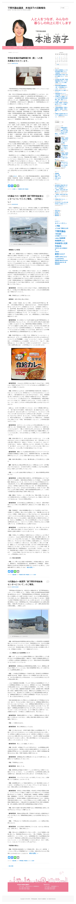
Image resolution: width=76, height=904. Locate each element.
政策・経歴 (21, 47)
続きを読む (30, 567)
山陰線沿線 (57, 251)
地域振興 (58, 240)
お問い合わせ (38, 47)
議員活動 (14, 574)
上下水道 (57, 228)
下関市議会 (21, 860)
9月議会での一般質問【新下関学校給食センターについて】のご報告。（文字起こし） (26, 199)
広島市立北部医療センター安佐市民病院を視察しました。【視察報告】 (61, 71)
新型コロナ (60, 254)
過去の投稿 (10, 866)
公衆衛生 (57, 238)
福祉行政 (65, 256)
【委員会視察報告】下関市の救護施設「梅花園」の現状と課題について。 (61, 109)
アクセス (45, 47)
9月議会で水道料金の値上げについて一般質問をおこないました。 (61, 115)
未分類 (14, 189)
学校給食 (26, 189)
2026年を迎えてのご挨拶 (60, 90)
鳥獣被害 (57, 264)
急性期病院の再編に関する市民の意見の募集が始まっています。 (61, 186)
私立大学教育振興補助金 (59, 258)
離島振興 (61, 262)
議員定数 (57, 262)
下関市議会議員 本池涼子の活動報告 (27, 7)
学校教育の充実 (21, 189)
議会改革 (62, 260)
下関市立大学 (64, 228)
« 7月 (58, 64)
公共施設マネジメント (61, 236)
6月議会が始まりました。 (60, 199)
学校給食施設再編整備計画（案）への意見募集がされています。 (61, 87)
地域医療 (62, 238)
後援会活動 (57, 210)
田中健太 (61, 188)
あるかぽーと (57, 221)
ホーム (9, 47)
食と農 (64, 262)
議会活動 (14, 860)
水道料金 (61, 256)
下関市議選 (58, 234)
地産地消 (63, 240)
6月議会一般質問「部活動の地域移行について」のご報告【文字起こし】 (61, 156)
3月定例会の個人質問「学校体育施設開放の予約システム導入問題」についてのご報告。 (61, 81)
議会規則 (66, 260)
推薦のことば (29, 47)
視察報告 (57, 260)
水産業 (57, 256)
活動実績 (15, 47)
